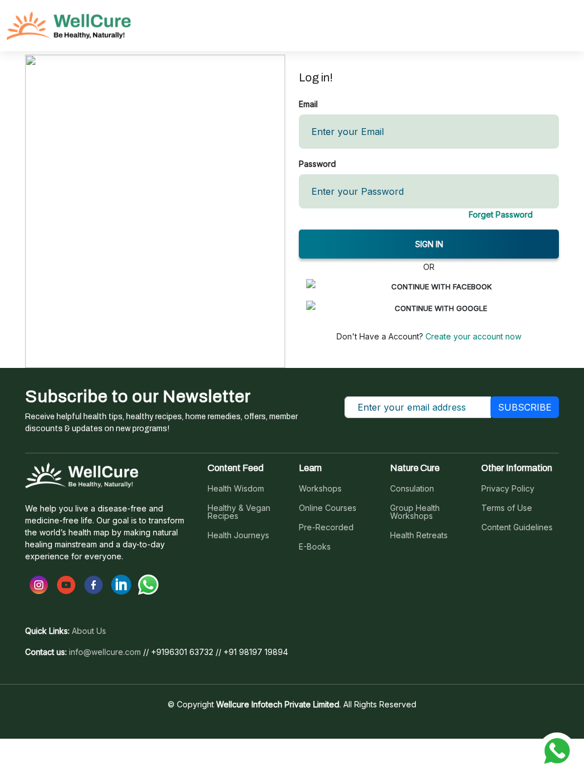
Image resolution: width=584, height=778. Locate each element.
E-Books (315, 547)
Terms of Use (506, 508)
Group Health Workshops (415, 512)
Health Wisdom (236, 489)
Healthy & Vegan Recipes (239, 512)
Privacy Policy (507, 489)
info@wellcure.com (105, 652)
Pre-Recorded (326, 527)
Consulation (412, 489)
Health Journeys (238, 535)
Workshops (320, 489)
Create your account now (472, 336)
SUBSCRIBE (524, 407)
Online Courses (327, 508)
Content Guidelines (517, 527)
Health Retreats (419, 535)
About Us (89, 631)
